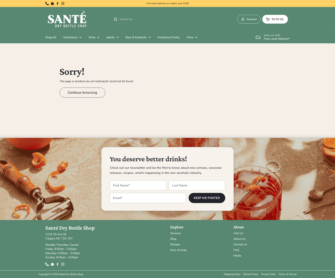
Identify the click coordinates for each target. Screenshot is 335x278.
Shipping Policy (232, 274)
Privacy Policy (268, 274)
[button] (275, 19)
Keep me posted (207, 198)
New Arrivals (178, 250)
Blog (173, 239)
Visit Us (238, 233)
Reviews (175, 233)
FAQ (236, 250)
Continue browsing (82, 92)
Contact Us (240, 244)
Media (237, 256)
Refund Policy (250, 274)
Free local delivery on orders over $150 (167, 3)
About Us (239, 239)
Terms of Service (288, 274)
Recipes (175, 244)
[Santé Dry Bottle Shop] (67, 19)
